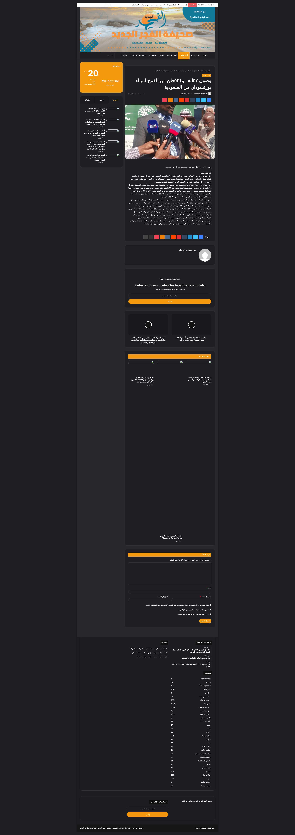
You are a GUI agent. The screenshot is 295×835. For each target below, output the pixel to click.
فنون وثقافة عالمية (204, 761)
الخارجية (157, 649)
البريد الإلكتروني (205, 596)
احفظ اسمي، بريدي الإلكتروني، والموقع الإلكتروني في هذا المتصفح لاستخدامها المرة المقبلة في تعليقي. (177, 605)
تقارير (162, 55)
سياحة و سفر (204, 697)
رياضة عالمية (206, 746)
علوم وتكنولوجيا (172, 55)
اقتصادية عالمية (205, 721)
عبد (144, 653)
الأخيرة (115, 100)
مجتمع (208, 771)
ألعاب (207, 693)
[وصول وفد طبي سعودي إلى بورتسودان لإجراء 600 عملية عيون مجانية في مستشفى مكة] (141, 368)
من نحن (134, 828)
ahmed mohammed (200, 93)
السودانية (132, 649)
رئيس (149, 653)
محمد (160, 656)
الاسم (209, 588)
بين (155, 653)
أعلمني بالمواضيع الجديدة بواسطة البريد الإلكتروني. (193, 614)
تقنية (209, 729)
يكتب (138, 656)
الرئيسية (205, 55)
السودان (140, 649)
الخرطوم (148, 649)
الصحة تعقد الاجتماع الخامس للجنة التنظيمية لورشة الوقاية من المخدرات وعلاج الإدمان (198, 380)
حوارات (208, 739)
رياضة (208, 743)
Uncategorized (205, 686)
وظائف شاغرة (206, 786)
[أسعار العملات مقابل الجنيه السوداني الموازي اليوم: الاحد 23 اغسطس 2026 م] (112, 133)
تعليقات (87, 100)
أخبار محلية (184, 55)
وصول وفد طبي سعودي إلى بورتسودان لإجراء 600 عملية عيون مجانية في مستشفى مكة (142, 380)
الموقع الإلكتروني (163, 596)
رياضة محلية (204, 711)
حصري (208, 732)
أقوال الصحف (206, 718)
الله (166, 653)
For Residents (206, 679)
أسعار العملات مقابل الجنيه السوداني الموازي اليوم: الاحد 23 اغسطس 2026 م (161, 5)
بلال (161, 653)
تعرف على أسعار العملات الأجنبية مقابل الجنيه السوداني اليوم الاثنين (95, 111)
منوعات (124, 55)
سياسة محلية (204, 714)
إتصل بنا (127, 828)
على (138, 653)
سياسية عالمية (206, 750)
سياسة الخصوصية (118, 828)
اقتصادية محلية (204, 707)
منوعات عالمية (206, 782)
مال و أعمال (206, 768)
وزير (144, 656)
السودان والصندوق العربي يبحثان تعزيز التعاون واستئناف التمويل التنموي (95, 157)
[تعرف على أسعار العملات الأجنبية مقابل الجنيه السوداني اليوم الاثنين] (112, 111)
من (150, 656)
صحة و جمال (204, 700)
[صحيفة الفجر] (147, 29)
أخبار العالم (195, 55)
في (166, 656)
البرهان (165, 649)
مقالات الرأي (153, 55)
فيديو (209, 764)
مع (155, 656)
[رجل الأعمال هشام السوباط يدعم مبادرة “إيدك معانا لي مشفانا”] (170, 447)
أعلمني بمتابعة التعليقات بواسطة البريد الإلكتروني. (193, 610)
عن (133, 653)
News (208, 682)
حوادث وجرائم (206, 736)
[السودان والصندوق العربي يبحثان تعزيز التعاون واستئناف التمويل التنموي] (112, 158)
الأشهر (101, 100)
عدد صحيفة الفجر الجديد (137, 55)
